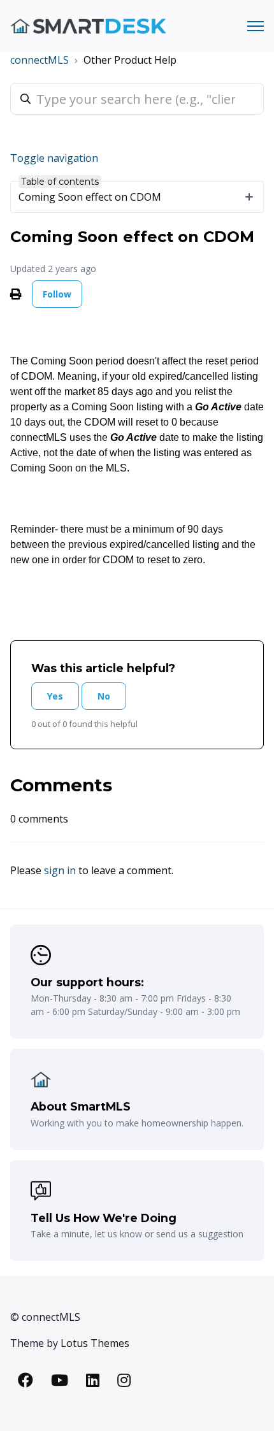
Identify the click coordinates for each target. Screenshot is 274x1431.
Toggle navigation (54, 158)
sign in (60, 870)
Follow (57, 294)
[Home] (88, 26)
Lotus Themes (95, 1343)
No (103, 696)
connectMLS (39, 60)
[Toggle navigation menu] (255, 26)
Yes (55, 696)
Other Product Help (130, 60)
